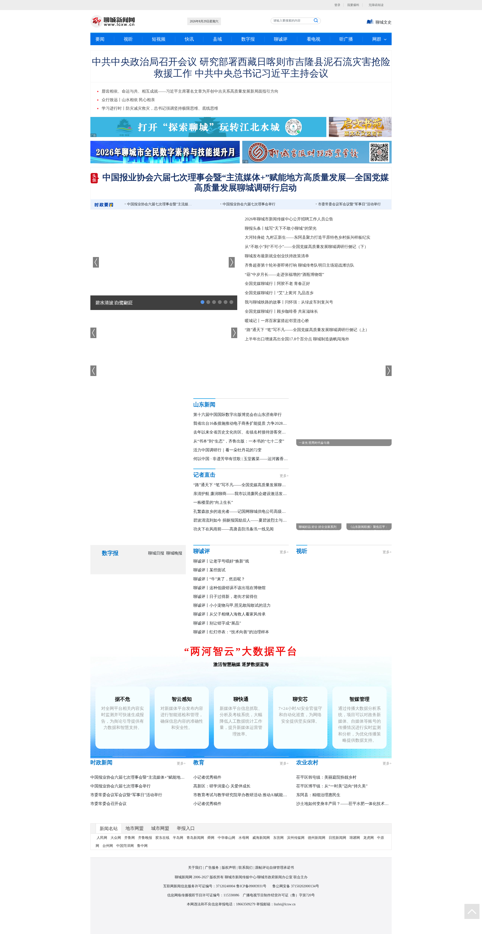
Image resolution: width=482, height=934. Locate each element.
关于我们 (195, 905)
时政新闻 (101, 768)
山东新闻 (204, 404)
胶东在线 (162, 875)
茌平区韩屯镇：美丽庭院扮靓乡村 (326, 783)
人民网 (102, 875)
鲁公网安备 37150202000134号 (295, 923)
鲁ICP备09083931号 (251, 923)
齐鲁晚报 (145, 875)
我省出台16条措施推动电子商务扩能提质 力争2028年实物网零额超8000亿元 (260, 423)
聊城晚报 (174, 553)
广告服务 (212, 905)
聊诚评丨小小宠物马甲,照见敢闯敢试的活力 (232, 605)
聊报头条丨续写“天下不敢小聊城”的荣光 (281, 228)
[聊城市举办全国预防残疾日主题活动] (346, 598)
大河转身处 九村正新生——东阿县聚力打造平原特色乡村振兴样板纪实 (307, 237)
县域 (217, 39)
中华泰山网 (226, 875)
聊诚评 (280, 39)
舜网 (210, 875)
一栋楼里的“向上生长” (213, 502)
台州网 (107, 883)
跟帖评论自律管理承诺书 (274, 905)
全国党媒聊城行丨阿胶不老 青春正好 (277, 283)
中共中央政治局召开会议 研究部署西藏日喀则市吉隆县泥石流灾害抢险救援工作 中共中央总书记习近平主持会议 (241, 67)
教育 (198, 768)
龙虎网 (368, 875)
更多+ (284, 476)
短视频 (158, 39)
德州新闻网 (316, 875)
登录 (337, 5)
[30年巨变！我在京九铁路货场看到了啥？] (380, 571)
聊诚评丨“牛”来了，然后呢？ (219, 579)
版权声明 (229, 905)
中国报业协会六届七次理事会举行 (249, 204)
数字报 (248, 39)
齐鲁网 (129, 875)
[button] (232, 262)
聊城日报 (156, 553)
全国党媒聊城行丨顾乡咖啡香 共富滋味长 (281, 311)
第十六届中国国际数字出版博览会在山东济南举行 (237, 414)
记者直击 (204, 475)
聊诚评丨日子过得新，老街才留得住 (225, 596)
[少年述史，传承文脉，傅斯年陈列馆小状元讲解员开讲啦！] (312, 598)
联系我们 (245, 905)
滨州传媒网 (296, 875)
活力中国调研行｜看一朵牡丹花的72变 (227, 450)
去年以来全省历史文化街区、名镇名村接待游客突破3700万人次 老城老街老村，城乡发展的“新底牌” (282, 432)
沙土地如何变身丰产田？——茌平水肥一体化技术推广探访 (348, 809)
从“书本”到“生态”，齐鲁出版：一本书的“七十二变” (238, 441)
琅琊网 (354, 875)
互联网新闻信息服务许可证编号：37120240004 (199, 923)
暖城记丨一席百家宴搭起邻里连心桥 (277, 321)
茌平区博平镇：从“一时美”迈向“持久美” (332, 791)
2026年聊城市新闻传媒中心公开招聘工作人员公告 (289, 219)
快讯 (189, 39)
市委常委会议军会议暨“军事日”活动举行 (349, 204)
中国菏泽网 (125, 883)
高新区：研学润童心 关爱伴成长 (222, 791)
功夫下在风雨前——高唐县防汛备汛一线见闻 (233, 529)
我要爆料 (353, 5)
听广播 (346, 39)
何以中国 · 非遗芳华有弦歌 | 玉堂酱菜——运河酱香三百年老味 (248, 459)
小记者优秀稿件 (207, 783)
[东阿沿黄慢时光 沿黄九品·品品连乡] (312, 571)
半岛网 (178, 875)
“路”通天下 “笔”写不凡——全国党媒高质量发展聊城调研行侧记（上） (307, 330)
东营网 (278, 875)
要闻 (99, 39)
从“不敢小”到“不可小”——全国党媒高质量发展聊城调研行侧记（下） (306, 246)
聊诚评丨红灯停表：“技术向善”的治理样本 (231, 632)
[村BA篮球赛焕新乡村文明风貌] (312, 624)
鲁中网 (142, 883)
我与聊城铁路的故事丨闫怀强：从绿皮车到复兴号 (289, 302)
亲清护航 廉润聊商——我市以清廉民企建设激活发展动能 (244, 493)
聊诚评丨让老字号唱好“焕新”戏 (221, 561)
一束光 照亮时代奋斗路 (314, 443)
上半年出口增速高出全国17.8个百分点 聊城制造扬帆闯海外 (297, 339)
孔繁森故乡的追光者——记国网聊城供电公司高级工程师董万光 (249, 511)
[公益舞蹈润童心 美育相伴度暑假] (346, 624)
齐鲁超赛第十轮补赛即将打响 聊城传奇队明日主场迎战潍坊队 (299, 265)
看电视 (313, 39)
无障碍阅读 (380, 5)
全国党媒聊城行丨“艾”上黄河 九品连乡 (279, 293)
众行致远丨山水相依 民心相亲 (128, 100)
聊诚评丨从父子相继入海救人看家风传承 (229, 614)
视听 (128, 39)
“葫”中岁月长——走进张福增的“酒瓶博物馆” (284, 274)
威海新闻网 (261, 875)
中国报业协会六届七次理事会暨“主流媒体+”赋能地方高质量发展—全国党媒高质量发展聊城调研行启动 (161, 204)
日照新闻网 (337, 875)
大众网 (115, 875)
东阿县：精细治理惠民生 (318, 800)
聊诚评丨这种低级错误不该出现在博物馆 (229, 588)
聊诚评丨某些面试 (209, 570)
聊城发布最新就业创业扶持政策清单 (277, 256)
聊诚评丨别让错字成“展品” (217, 623)
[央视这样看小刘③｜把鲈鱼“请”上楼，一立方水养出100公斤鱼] (380, 624)
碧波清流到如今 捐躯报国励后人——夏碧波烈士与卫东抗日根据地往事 (256, 520)
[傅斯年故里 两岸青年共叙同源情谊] (346, 571)
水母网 (243, 875)
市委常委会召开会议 (108, 809)
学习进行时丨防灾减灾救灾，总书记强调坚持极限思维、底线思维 (160, 108)
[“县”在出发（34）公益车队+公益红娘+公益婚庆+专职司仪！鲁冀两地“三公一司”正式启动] (380, 598)
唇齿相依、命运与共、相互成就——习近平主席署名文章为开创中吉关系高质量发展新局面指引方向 (190, 91)
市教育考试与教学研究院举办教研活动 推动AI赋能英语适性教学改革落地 (258, 800)
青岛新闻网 (195, 875)
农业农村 (307, 768)
